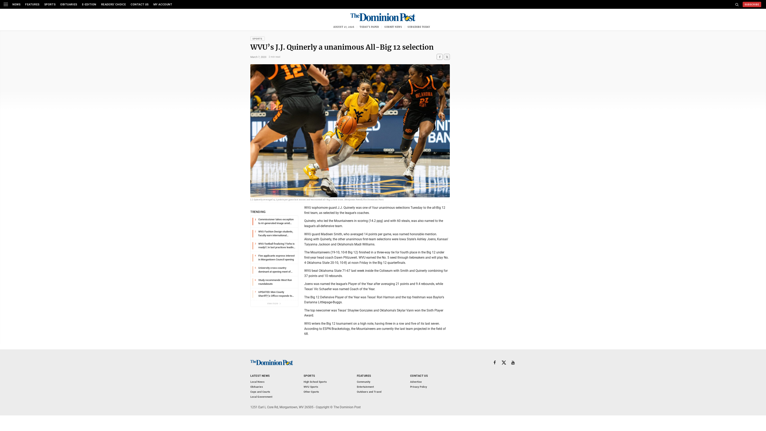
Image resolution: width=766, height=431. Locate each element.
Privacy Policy (418, 386)
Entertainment (365, 386)
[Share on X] (447, 57)
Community (363, 381)
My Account (162, 4)
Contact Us (140, 4)
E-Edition (89, 4)
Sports (49, 4)
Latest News (260, 375)
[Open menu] (6, 4)
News (16, 4)
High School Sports (315, 381)
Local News (257, 381)
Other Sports (311, 391)
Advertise (416, 381)
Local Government (261, 396)
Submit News (393, 27)
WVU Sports (311, 386)
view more (273, 303)
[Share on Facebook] (439, 57)
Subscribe (752, 4)
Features (32, 4)
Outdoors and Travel (369, 391)
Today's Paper (369, 27)
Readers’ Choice (113, 4)
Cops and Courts (260, 391)
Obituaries (68, 4)
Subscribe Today (419, 27)
